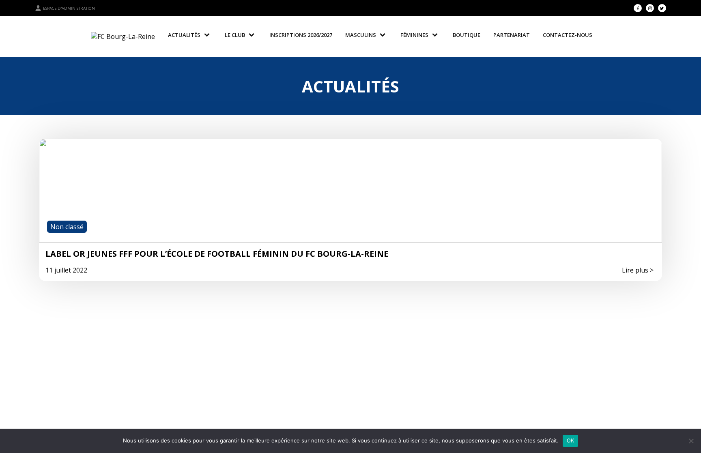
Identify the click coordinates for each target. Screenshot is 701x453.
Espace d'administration (69, 8)
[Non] (691, 441)
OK (570, 440)
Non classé (67, 226)
